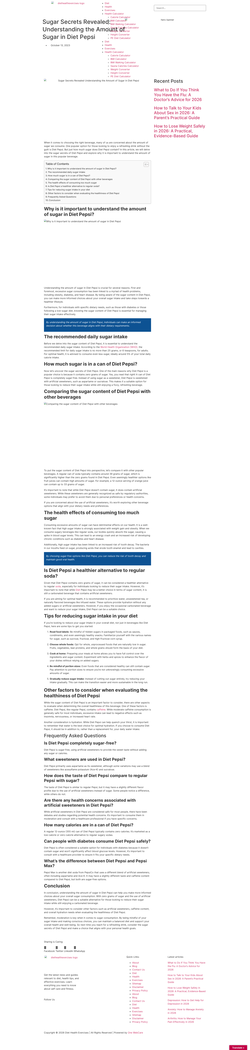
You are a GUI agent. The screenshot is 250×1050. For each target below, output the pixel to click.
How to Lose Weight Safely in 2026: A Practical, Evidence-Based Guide (179, 131)
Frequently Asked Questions (62, 196)
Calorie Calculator (120, 17)
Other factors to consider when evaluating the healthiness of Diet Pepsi (83, 193)
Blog (134, 966)
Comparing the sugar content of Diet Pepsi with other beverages (80, 179)
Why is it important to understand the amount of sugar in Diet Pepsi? (81, 168)
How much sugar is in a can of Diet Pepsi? (69, 175)
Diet (107, 3)
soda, (58, 586)
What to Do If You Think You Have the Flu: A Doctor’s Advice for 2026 (178, 94)
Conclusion (54, 200)
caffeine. (101, 709)
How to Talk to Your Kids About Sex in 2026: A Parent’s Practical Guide (177, 113)
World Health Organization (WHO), (119, 347)
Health (108, 6)
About (135, 962)
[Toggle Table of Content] (144, 164)
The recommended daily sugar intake (66, 172)
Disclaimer (138, 987)
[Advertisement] (180, 164)
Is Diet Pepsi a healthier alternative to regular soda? (74, 186)
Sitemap (136, 983)
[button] (49, 949)
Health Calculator (114, 13)
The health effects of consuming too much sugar (72, 182)
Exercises (110, 10)
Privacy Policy (140, 990)
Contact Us (138, 969)
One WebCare (135, 1032)
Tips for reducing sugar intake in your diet (68, 189)
